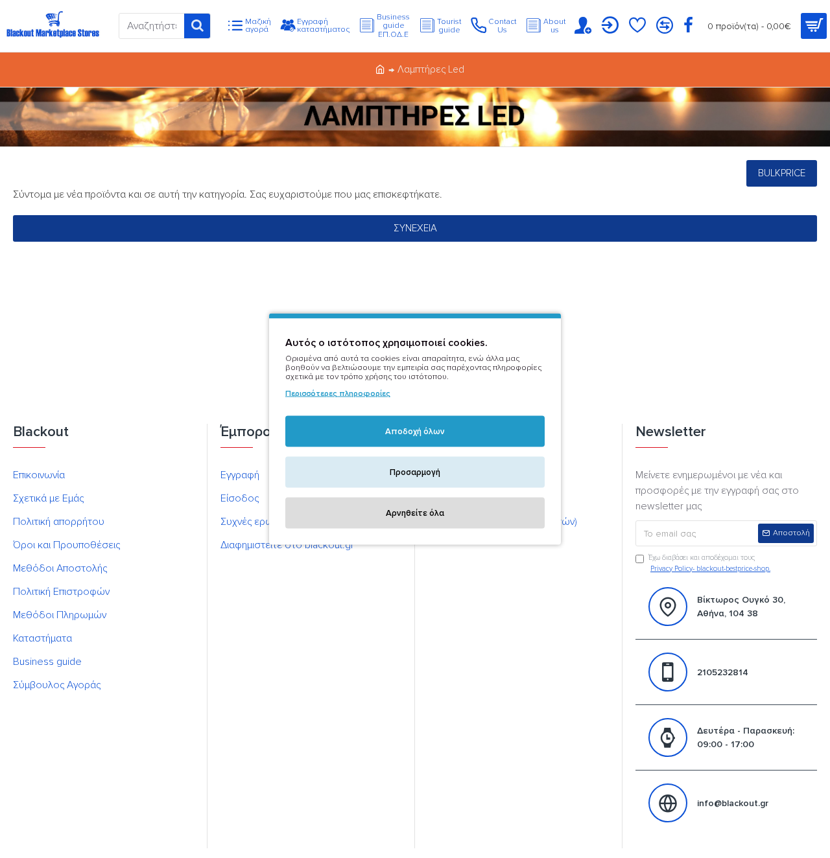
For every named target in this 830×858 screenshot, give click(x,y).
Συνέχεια (415, 228)
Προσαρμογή (415, 472)
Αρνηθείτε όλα (415, 513)
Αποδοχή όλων (415, 431)
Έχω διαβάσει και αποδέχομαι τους (709, 563)
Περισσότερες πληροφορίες (337, 394)
